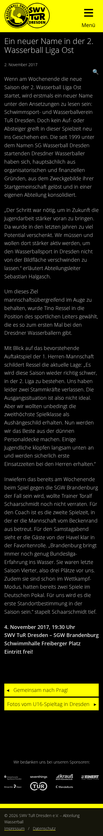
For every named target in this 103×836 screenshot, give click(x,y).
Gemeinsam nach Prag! (40, 689)
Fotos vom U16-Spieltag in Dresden (48, 704)
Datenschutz (44, 828)
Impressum (14, 828)
